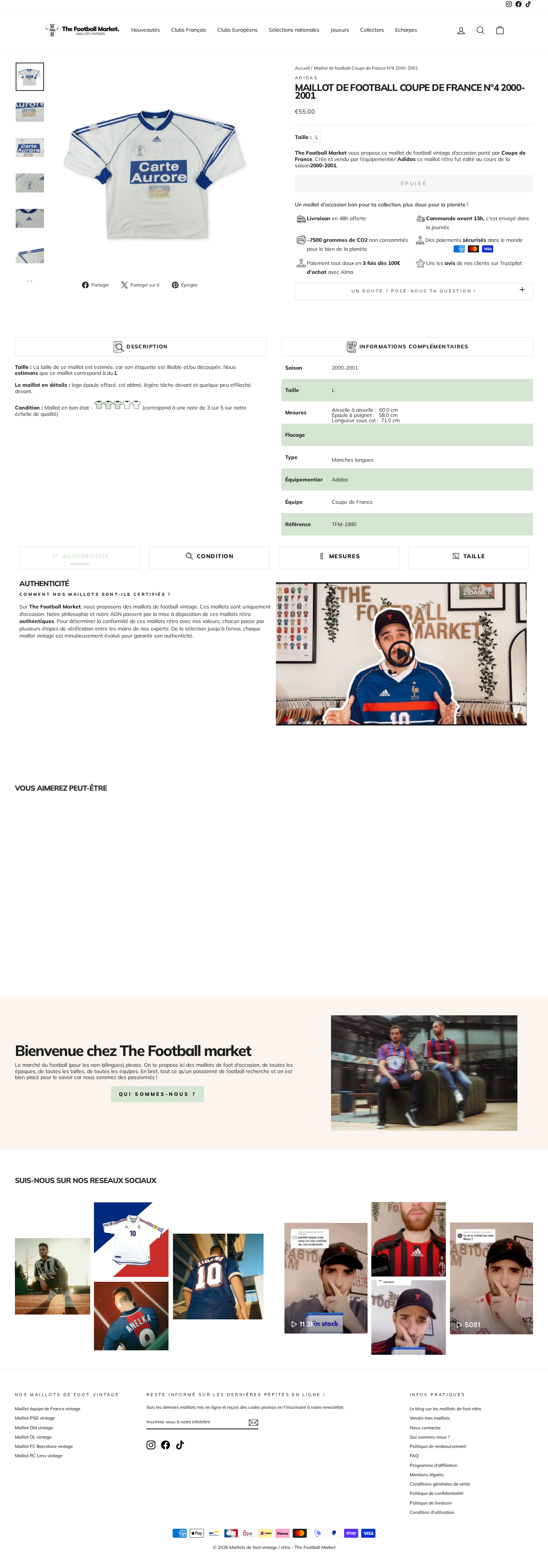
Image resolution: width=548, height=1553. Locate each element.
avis (451, 263)
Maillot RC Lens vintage (38, 1455)
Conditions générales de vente (440, 1484)
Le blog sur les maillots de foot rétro (445, 1408)
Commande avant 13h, (456, 218)
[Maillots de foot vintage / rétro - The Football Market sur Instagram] (151, 1444)
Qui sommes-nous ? (157, 1094)
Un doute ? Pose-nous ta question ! (414, 291)
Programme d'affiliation (433, 1465)
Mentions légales (427, 1474)
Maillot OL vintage (33, 1437)
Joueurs (340, 29)
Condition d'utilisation (432, 1512)
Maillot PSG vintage (35, 1418)
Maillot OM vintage (34, 1427)
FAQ (414, 1455)
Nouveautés (145, 29)
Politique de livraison (431, 1503)
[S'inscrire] (253, 1422)
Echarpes (406, 29)
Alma (347, 272)
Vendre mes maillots (430, 1418)
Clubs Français (188, 29)
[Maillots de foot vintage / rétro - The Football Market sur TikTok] (180, 1444)
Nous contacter (425, 1427)
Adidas (306, 77)
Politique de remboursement (438, 1446)
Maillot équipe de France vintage (47, 1408)
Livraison (319, 218)
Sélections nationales (294, 29)
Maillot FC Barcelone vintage (44, 1446)
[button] (80, 556)
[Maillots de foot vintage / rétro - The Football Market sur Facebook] (165, 1444)
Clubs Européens (237, 29)
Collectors (372, 29)
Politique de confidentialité (436, 1493)
